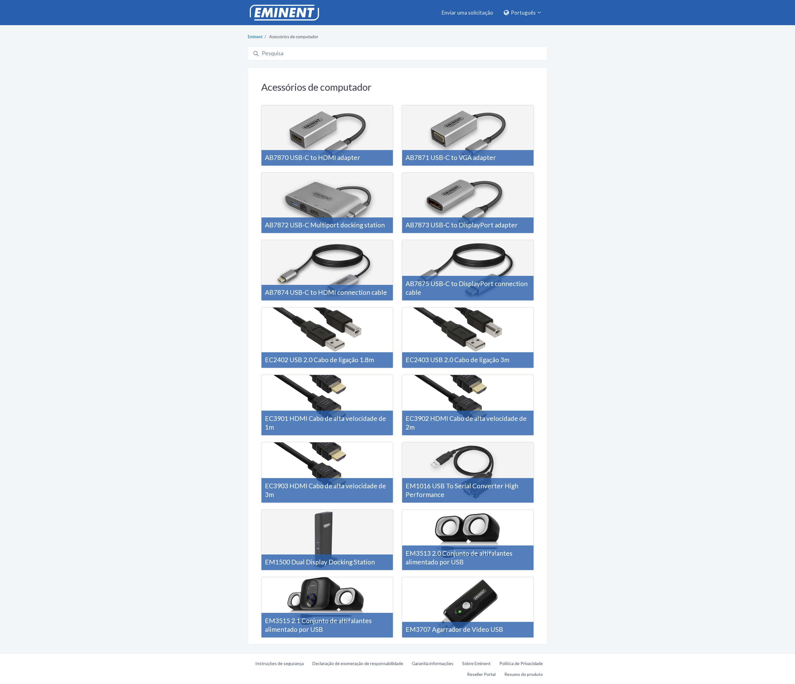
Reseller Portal (481, 674)
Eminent (255, 36)
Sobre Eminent (476, 663)
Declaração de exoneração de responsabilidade (357, 663)
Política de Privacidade (521, 663)
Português (523, 12)
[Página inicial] (284, 12)
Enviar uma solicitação (467, 12)
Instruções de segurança (279, 663)
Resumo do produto (523, 674)
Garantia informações (432, 663)
